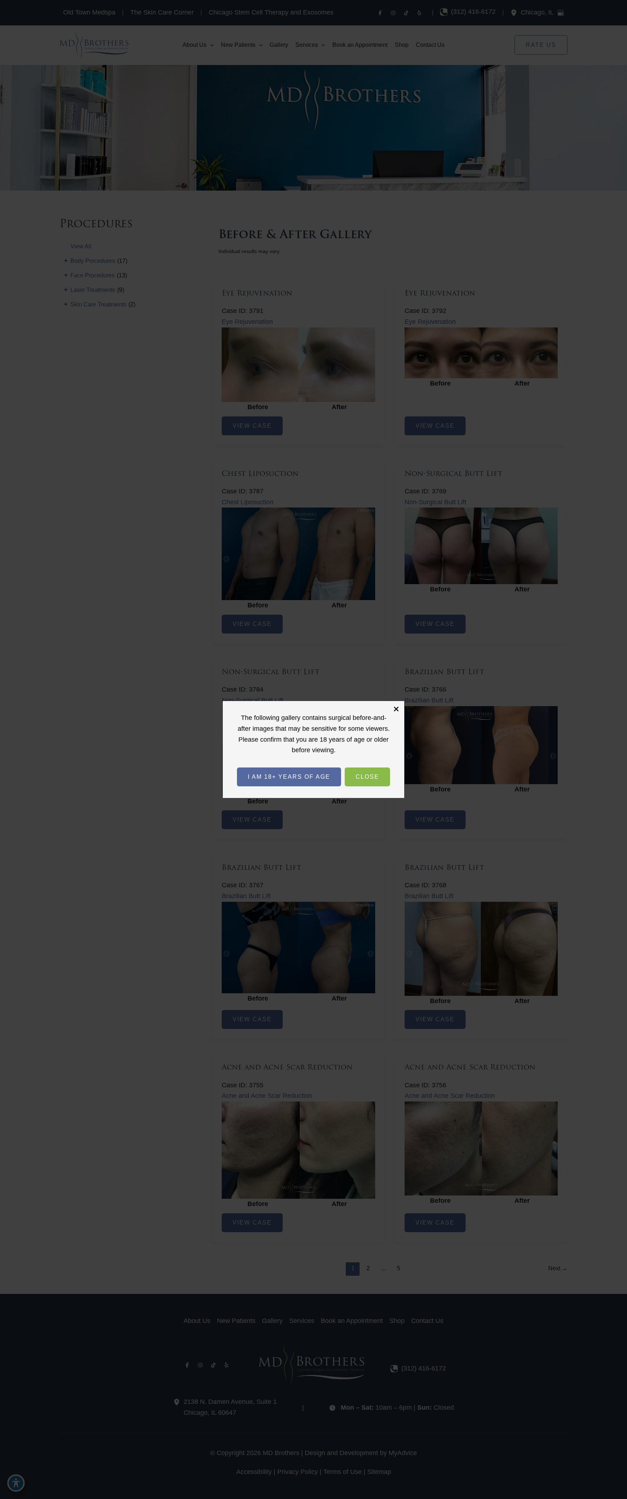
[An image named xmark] (396, 709)
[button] (289, 776)
